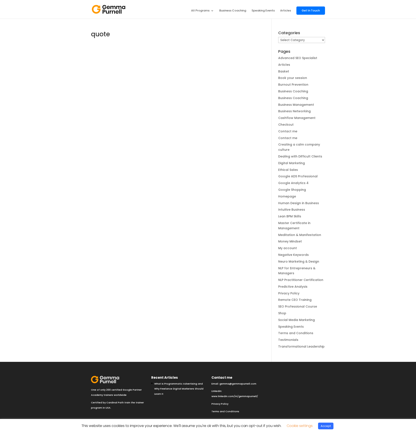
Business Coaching (232, 11)
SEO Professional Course (297, 306)
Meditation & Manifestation (299, 235)
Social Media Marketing (296, 320)
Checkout (286, 124)
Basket (283, 71)
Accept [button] (326, 426)
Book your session (292, 78)
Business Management (296, 105)
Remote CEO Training (295, 300)
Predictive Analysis (292, 286)
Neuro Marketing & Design (298, 261)
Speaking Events (263, 11)
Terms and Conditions (295, 333)
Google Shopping (292, 190)
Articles (285, 11)
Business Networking (294, 111)
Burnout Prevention (293, 84)
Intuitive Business (291, 209)
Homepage (287, 196)
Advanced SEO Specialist (297, 58)
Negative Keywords (293, 255)
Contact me (287, 131)
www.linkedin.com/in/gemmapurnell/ (234, 396)
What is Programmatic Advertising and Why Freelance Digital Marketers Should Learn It (178, 389)
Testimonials (288, 340)
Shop (282, 313)
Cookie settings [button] (300, 425)
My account (287, 248)
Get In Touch (311, 10)
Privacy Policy (288, 293)
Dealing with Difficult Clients (300, 156)
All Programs (200, 11)
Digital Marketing (291, 163)
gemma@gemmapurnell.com (237, 383)
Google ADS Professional (298, 176)
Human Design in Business (298, 203)
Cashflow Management (296, 118)
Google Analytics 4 (293, 183)
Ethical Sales (288, 170)
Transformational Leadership (301, 346)
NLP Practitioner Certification (300, 280)
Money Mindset (290, 241)
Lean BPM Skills (289, 216)
